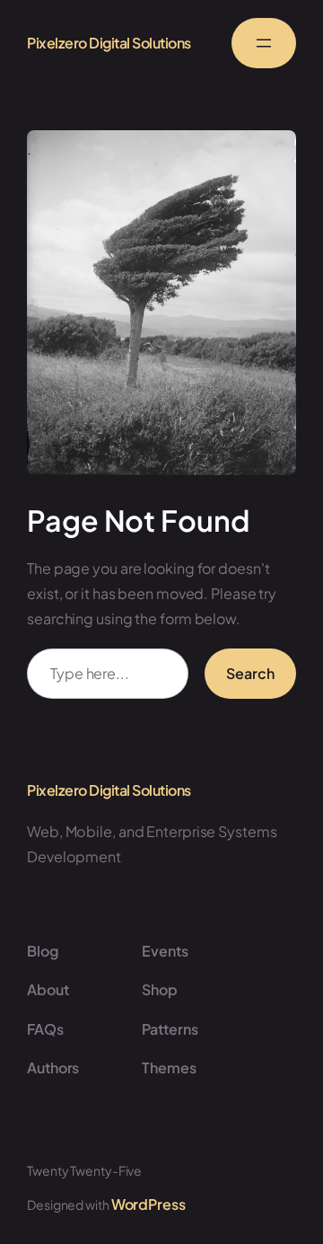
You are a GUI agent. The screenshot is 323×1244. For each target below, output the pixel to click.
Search (250, 673)
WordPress (148, 1204)
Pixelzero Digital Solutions (109, 42)
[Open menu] (263, 43)
